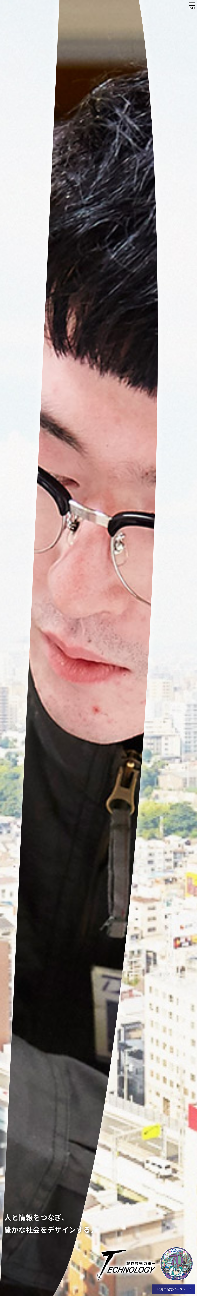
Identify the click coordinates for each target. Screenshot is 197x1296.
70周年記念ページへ (171, 1289)
